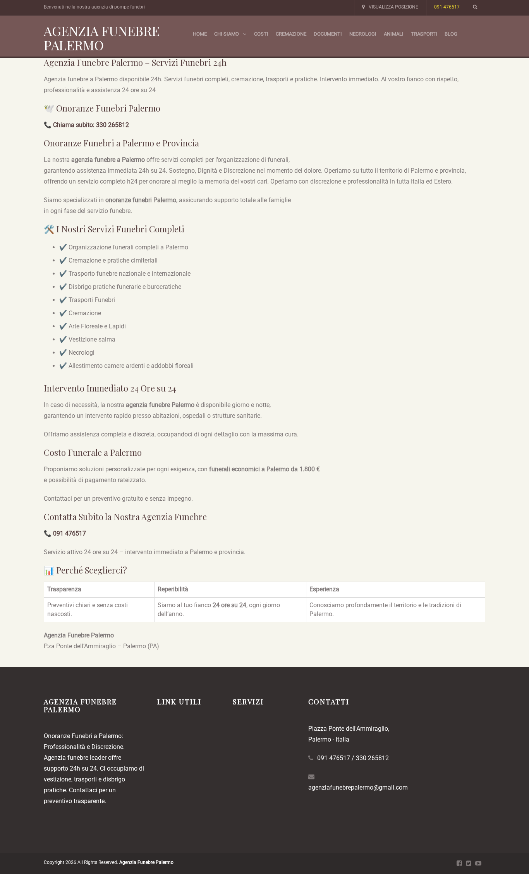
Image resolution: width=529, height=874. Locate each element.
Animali (394, 34)
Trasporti (424, 34)
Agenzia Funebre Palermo (102, 38)
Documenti (328, 34)
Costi (261, 34)
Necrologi (362, 34)
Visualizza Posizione (393, 7)
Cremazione (291, 34)
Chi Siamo (226, 34)
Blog (451, 34)
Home (200, 34)
